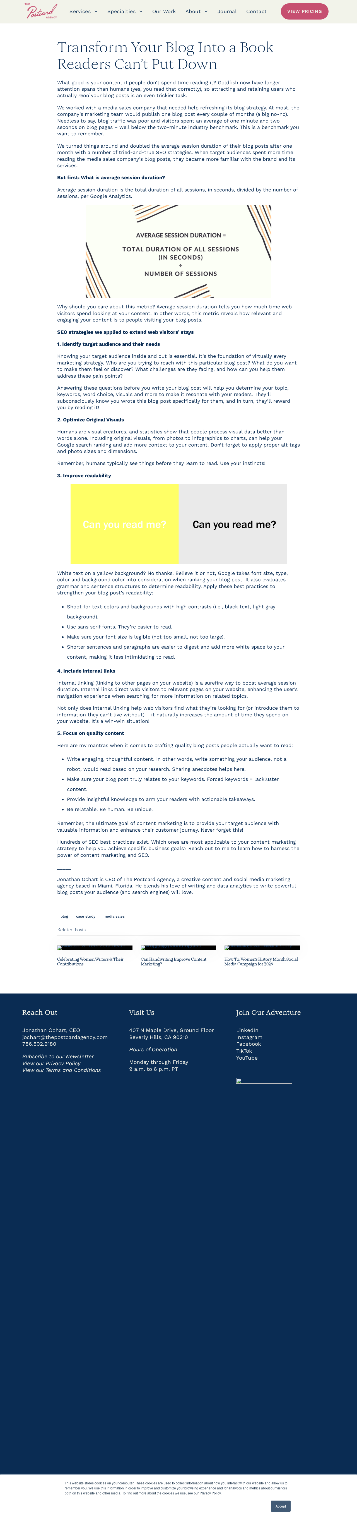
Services (80, 11)
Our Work (164, 11)
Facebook (248, 1044)
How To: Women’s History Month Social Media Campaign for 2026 (261, 962)
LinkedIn (247, 1030)
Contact (256, 11)
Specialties (121, 11)
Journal (227, 11)
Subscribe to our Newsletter (58, 1056)
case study (85, 916)
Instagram (249, 1037)
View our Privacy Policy (51, 1063)
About (193, 11)
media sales (114, 916)
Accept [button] (281, 1506)
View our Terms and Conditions (61, 1070)
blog (64, 916)
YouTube (247, 1058)
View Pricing (304, 11)
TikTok (244, 1051)
